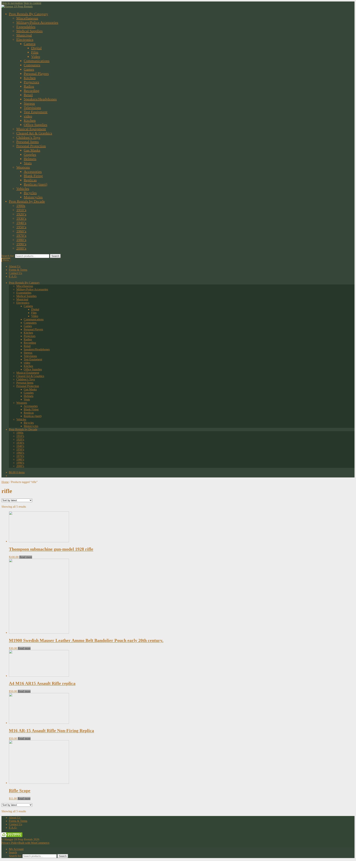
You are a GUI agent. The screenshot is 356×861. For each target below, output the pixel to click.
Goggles (30, 154)
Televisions (32, 108)
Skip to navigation (12, 3)
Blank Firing (33, 176)
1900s (20, 206)
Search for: (7, 255)
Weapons (23, 167)
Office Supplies (35, 125)
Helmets (30, 159)
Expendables (25, 27)
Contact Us (15, 273)
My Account (16, 849)
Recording (31, 91)
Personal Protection (31, 146)
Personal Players (36, 73)
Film (34, 52)
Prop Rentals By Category (28, 14)
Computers (32, 65)
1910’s (21, 210)
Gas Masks (32, 150)
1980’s (21, 240)
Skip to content (32, 3)
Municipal (24, 35)
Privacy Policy (10, 842)
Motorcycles (33, 197)
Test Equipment (35, 112)
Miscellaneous (27, 18)
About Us (14, 266)
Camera (29, 44)
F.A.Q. (13, 276)
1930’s (21, 218)
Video (35, 56)
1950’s (21, 227)
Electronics (24, 39)
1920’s (21, 214)
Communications (37, 61)
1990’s (21, 244)
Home (5, 482)
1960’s (21, 231)
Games (29, 69)
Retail (28, 95)
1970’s (21, 235)
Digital (36, 48)
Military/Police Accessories (37, 22)
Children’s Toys (28, 137)
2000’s (21, 248)
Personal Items (27, 142)
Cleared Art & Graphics (34, 133)
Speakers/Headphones (40, 99)
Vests (28, 163)
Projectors (31, 82)
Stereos (29, 103)
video (28, 116)
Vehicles (22, 188)
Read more (25, 557)
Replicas (30, 180)
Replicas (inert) (35, 184)
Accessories (33, 171)
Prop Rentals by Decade (27, 201)
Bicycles (30, 193)
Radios (29, 86)
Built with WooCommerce (34, 842)
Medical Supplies (29, 31)
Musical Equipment (31, 129)
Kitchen (30, 78)
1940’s (21, 223)
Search (55, 256)
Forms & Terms (18, 269)
